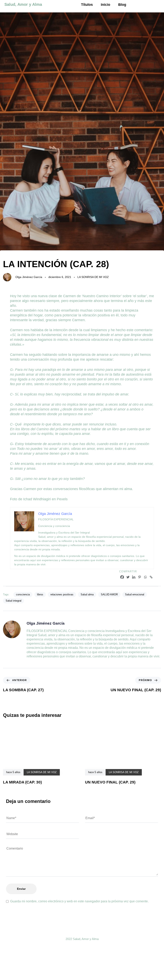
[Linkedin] (133, 577)
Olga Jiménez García (28, 277)
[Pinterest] (139, 577)
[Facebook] (122, 577)
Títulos (87, 5)
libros (40, 594)
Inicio (105, 5)
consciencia (23, 594)
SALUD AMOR (109, 594)
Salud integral (13, 600)
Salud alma (87, 594)
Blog (122, 5)
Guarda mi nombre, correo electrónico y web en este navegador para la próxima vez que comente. (79, 901)
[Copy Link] (151, 577)
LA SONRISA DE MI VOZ (93, 277)
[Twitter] (127, 577)
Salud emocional (134, 594)
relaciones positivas (61, 594)
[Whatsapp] (145, 577)
